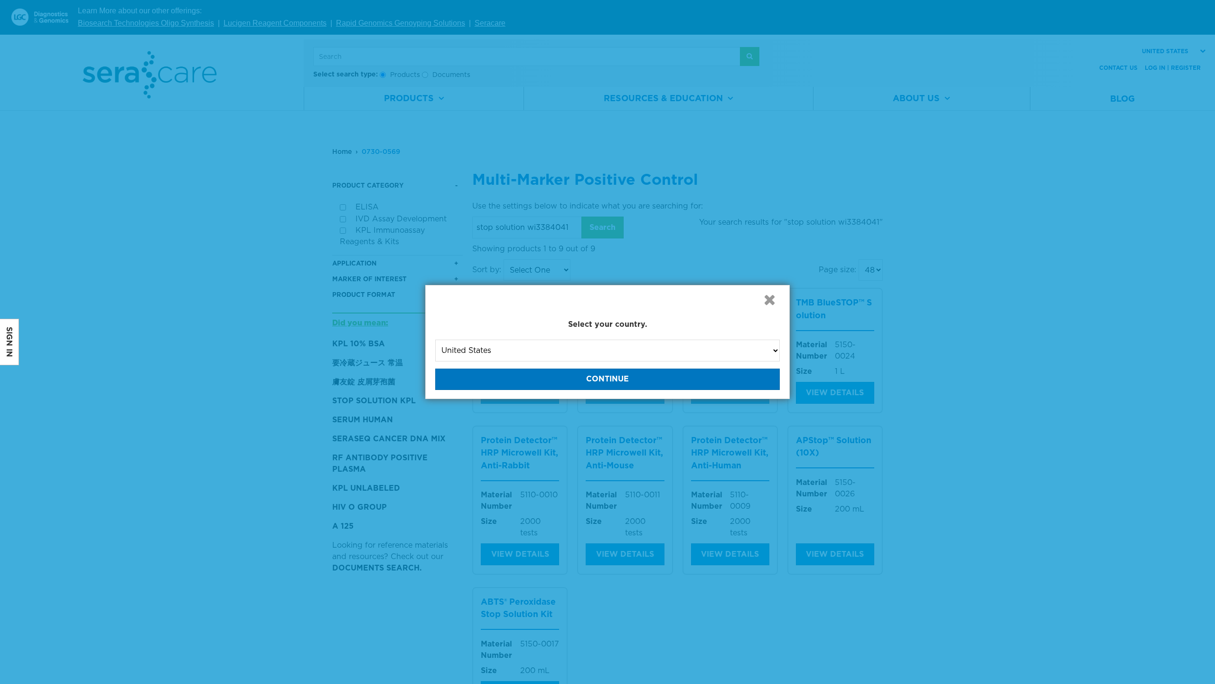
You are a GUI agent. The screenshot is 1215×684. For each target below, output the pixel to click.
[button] (769, 299)
